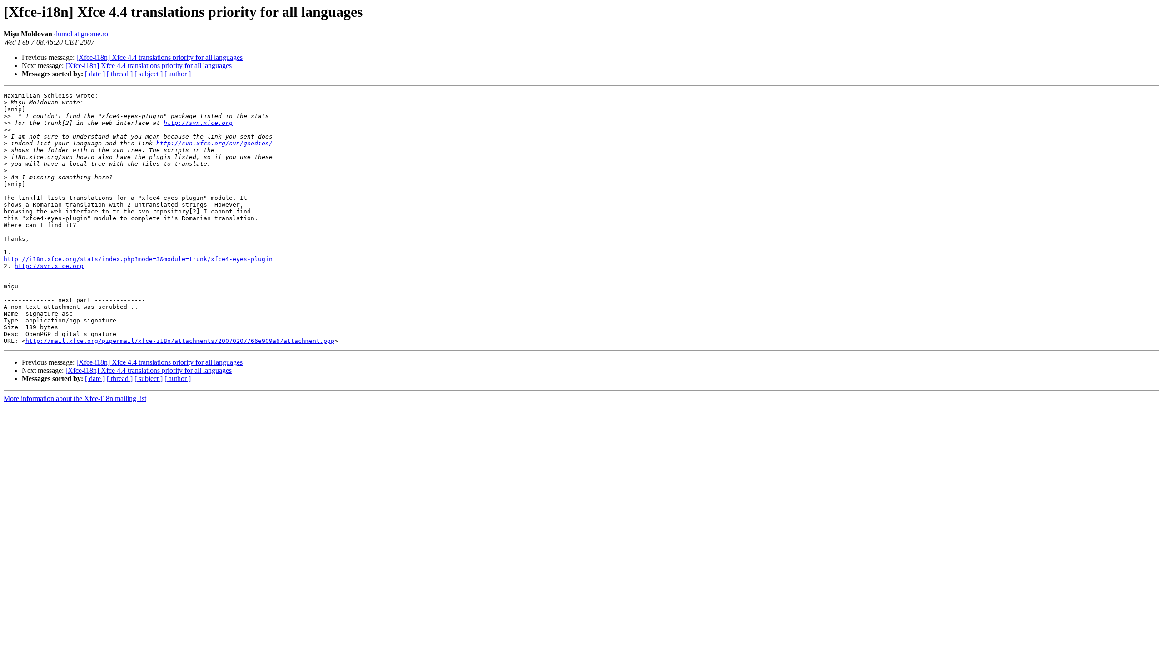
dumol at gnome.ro (81, 34)
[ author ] (177, 74)
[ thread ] (120, 74)
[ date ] (95, 74)
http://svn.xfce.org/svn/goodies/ (214, 143)
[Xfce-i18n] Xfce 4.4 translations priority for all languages (159, 57)
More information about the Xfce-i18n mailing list (75, 398)
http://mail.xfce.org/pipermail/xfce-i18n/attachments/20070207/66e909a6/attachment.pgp (179, 340)
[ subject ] (148, 74)
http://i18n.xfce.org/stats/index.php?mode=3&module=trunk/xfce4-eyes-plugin (138, 259)
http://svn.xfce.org (198, 122)
